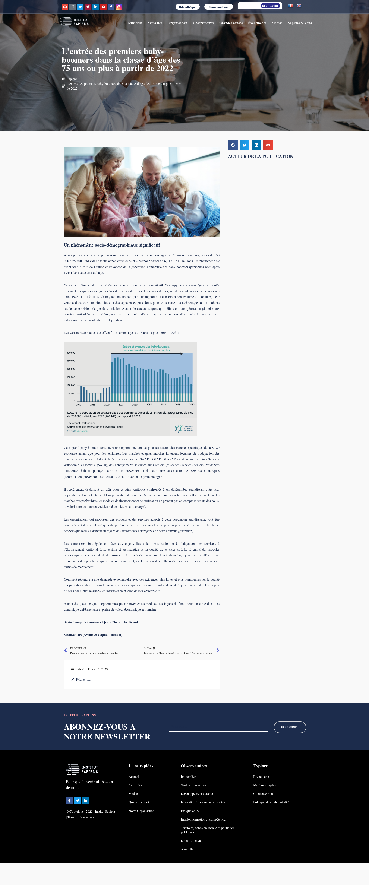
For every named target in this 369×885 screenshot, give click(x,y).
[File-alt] (72, 7)
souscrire (290, 727)
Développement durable (197, 793)
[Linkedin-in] (95, 7)
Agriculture (188, 849)
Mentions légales (264, 785)
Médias (277, 22)
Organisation (177, 22)
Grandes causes (231, 22)
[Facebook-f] (111, 7)
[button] (233, 145)
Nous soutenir (218, 6)
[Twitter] (80, 7)
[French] (290, 6)
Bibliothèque (187, 6)
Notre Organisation (141, 810)
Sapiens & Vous (300, 22)
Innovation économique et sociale (203, 802)
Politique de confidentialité (271, 802)
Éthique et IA (190, 810)
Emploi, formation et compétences (204, 819)
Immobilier (188, 776)
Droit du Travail (191, 840)
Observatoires (203, 22)
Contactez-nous (263, 793)
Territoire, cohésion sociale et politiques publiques (207, 829)
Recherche (270, 5)
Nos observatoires (141, 802)
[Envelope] (65, 7)
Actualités (154, 22)
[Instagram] (119, 7)
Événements (257, 22)
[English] (299, 6)
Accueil (134, 776)
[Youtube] (103, 7)
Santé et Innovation (194, 785)
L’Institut (134, 22)
